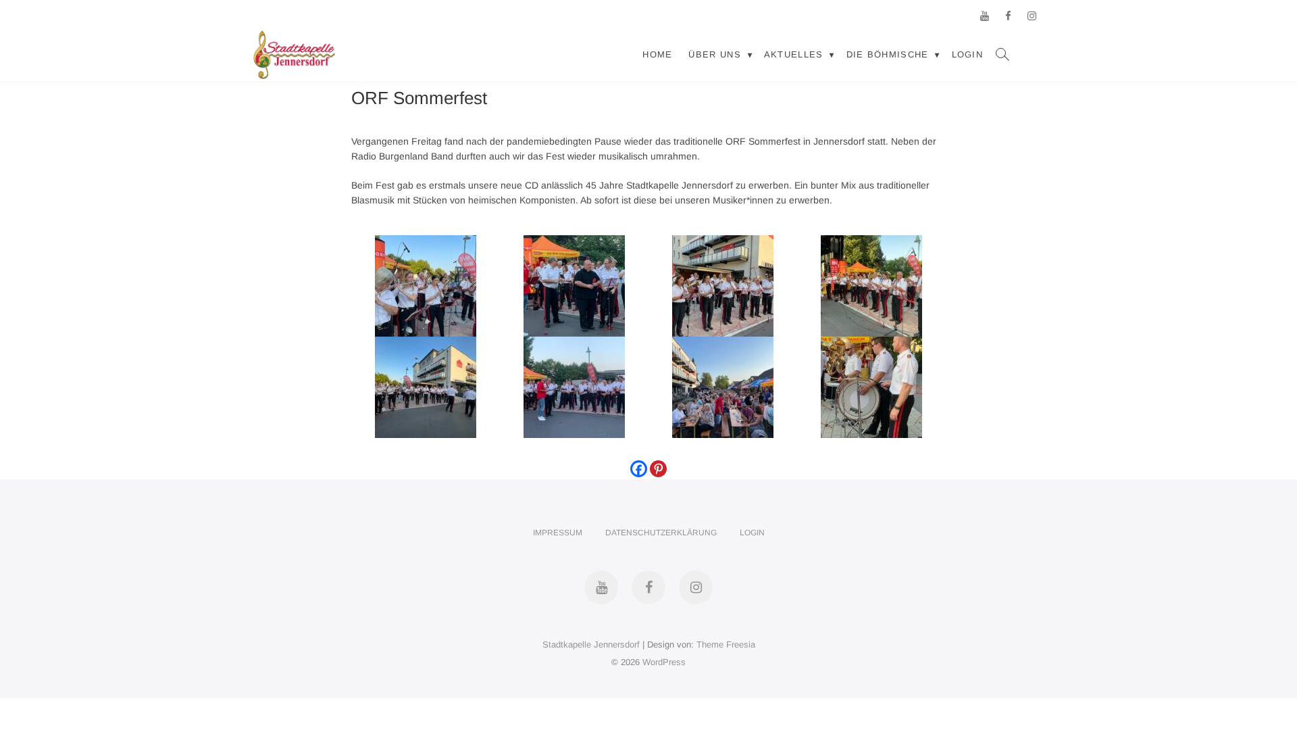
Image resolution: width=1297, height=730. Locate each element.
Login (968, 54)
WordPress (664, 662)
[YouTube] (984, 16)
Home (657, 54)
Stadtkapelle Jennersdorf (591, 644)
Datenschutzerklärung (661, 532)
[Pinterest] (658, 468)
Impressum (557, 532)
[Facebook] (1008, 16)
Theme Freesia (725, 644)
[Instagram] (1032, 16)
